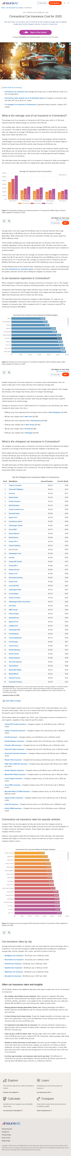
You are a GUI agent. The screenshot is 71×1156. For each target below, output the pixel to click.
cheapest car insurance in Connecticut (22, 104)
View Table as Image (13, 701)
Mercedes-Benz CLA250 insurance (17, 791)
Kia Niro (12, 557)
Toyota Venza (13, 646)
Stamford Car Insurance (13, 968)
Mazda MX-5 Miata (15, 670)
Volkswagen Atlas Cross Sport (19, 601)
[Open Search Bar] (65, 3)
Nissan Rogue (14, 613)
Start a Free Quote (38, 32)
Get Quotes (54, 3)
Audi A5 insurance (11, 804)
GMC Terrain (13, 609)
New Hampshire (55, 412)
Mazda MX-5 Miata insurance (15, 774)
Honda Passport (14, 501)
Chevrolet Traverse (15, 682)
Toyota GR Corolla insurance (15, 724)
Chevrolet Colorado (16, 577)
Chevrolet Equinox (15, 662)
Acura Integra (13, 593)
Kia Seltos (12, 606)
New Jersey (30, 425)
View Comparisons (43, 1110)
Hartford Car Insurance (13, 964)
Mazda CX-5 (13, 517)
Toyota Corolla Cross (16, 509)
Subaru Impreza (14, 658)
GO (65, 223)
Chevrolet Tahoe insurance (14, 749)
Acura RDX (13, 529)
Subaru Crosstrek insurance (15, 731)
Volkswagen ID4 (14, 630)
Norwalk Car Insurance (13, 976)
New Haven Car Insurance (14, 960)
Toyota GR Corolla (15, 561)
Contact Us (5, 1132)
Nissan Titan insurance (13, 760)
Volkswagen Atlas (15, 589)
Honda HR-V (13, 565)
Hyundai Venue (14, 513)
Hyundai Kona (14, 618)
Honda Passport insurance (14, 741)
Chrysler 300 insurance (13, 745)
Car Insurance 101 (43, 1092)
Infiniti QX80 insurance (13, 808)
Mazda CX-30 (13, 621)
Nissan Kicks (13, 497)
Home (3, 7)
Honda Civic (13, 581)
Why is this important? (62, 220)
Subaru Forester (14, 597)
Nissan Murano (14, 533)
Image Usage (6, 1140)
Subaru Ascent (14, 569)
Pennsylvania (36, 420)
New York (28, 416)
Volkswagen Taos (15, 553)
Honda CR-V (13, 541)
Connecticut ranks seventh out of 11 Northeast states (24, 98)
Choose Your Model (10, 1092)
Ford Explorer (14, 634)
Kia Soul (12, 493)
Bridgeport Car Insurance (14, 955)
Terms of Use (6, 1138)
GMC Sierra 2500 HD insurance (16, 764)
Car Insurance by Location (14, 7)
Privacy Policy (6, 1135)
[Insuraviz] (9, 3)
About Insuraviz (7, 1129)
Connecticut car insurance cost (16, 92)
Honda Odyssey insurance (14, 770)
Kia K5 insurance (11, 737)
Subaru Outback (14, 545)
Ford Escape (13, 642)
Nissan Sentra (14, 654)
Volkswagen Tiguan (16, 525)
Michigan (29, 433)
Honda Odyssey (14, 650)
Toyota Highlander (15, 638)
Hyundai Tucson (14, 678)
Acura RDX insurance (12, 785)
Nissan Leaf (13, 573)
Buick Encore (13, 537)
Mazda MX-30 (13, 674)
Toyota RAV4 (13, 666)
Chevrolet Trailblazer (16, 489)
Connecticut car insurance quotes (21, 269)
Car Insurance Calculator (12, 1110)
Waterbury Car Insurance (14, 972)
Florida (27, 429)
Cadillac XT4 (13, 626)
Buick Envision (14, 505)
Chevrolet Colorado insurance (16, 753)
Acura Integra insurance (13, 778)
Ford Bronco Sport (15, 521)
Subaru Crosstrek (15, 485)
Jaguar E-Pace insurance (14, 798)
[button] (4, 221)
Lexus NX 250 (14, 585)
